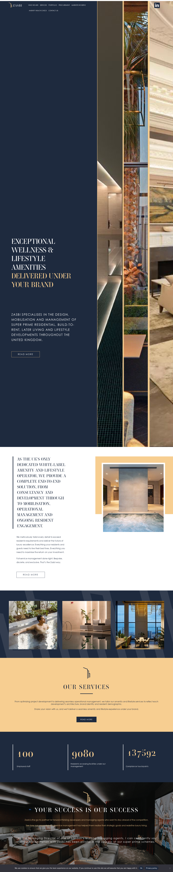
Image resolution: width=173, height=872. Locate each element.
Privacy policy (151, 868)
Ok (141, 868)
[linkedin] (157, 5)
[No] (170, 868)
